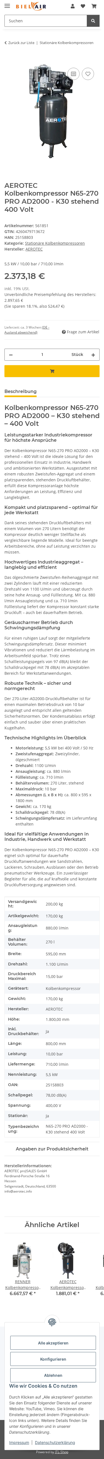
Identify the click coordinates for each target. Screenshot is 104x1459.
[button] (73, 6)
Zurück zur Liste (21, 42)
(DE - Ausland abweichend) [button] (26, 330)
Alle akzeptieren (53, 1343)
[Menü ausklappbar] (7, 3)
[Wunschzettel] (83, 6)
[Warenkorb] (94, 6)
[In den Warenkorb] (8, 60)
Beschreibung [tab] (20, 391)
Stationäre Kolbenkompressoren (55, 243)
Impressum (19, 1442)
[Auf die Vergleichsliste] (73, 74)
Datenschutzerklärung (55, 1442)
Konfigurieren (53, 1359)
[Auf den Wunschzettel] (88, 74)
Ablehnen (53, 1375)
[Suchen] (93, 21)
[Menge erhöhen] (93, 354)
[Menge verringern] (11, 354)
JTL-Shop (61, 1452)
